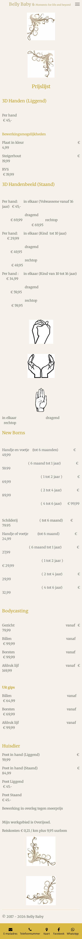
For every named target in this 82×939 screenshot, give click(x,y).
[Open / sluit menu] (77, 4)
